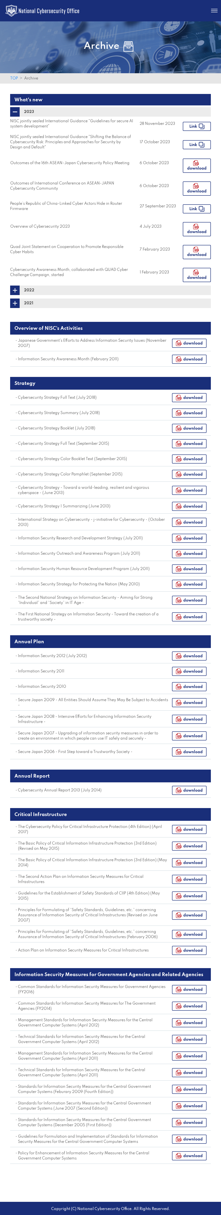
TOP (14, 78)
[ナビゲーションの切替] (214, 10)
